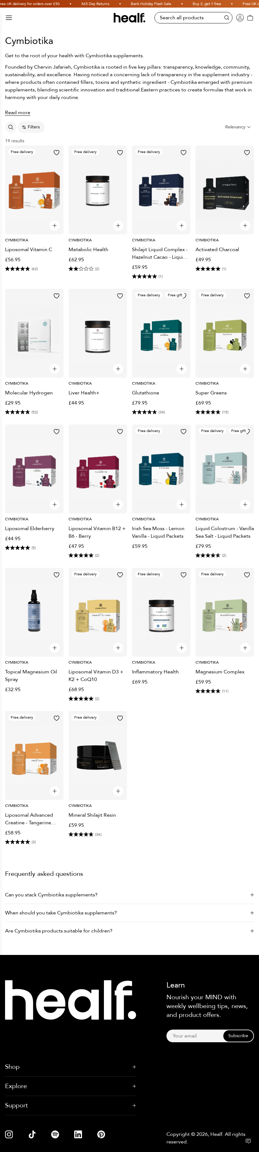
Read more (17, 112)
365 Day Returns (91, 3)
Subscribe (238, 1036)
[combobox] (238, 127)
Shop (12, 1066)
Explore (16, 1086)
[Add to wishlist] (56, 152)
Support (16, 1105)
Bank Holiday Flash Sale (146, 3)
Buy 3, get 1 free (202, 3)
